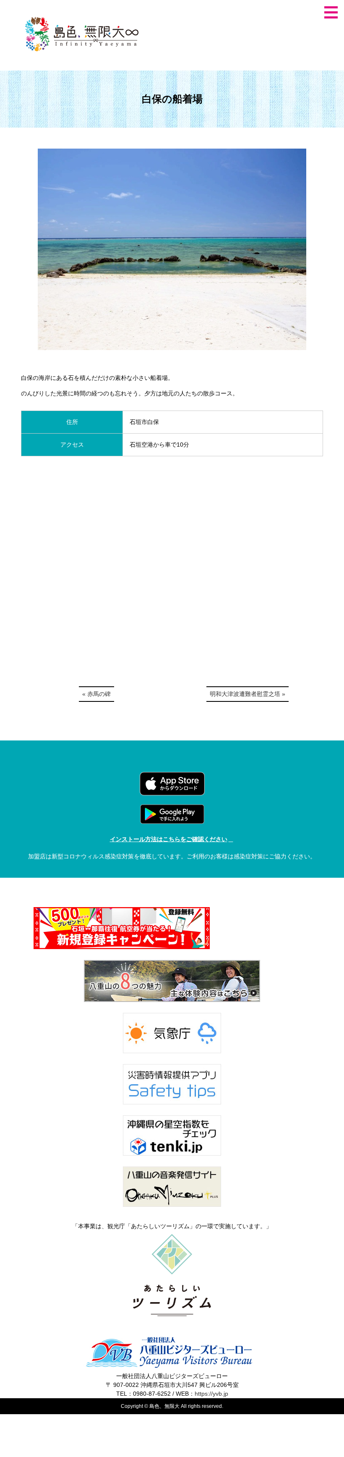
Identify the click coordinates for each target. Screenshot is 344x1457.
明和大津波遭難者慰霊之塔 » (247, 694)
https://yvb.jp (211, 1393)
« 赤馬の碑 (96, 694)
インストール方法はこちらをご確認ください (168, 839)
